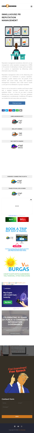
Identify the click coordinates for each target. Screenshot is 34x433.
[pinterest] (23, 2)
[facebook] (11, 2)
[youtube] (15, 2)
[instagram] (19, 2)
